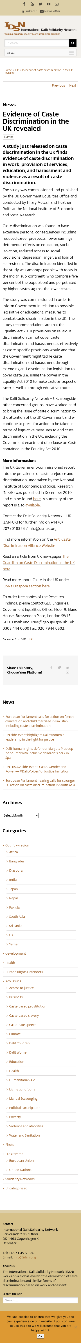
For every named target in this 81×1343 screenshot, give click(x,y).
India (13, 880)
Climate (15, 1034)
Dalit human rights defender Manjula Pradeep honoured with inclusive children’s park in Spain (39, 753)
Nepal (13, 898)
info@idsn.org (25, 1257)
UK (17, 70)
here (37, 499)
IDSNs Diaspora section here (26, 586)
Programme (14, 1154)
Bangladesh (18, 861)
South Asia (17, 917)
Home (8, 70)
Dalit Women (19, 1052)
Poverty (15, 1117)
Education (16, 1062)
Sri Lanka (15, 926)
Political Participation (24, 1108)
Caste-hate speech (22, 1025)
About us (9, 1266)
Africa (13, 852)
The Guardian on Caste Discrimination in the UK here (39, 562)
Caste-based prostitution (27, 1006)
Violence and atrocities (26, 1126)
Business (16, 997)
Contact (8, 1224)
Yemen (14, 944)
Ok (40, 1336)
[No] (75, 1327)
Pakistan (15, 907)
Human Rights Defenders (24, 972)
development (15, 953)
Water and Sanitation (24, 1135)
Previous (58, 85)
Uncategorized (16, 1188)
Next (72, 85)
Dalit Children (19, 1043)
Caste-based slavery (24, 1016)
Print (10, 137)
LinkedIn (31, 11)
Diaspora (15, 870)
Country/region (17, 845)
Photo (9, 1145)
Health (10, 963)
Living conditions (22, 1089)
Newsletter (52, 11)
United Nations (20, 1170)
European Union (21, 1161)
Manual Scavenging (23, 1099)
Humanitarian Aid (22, 1080)
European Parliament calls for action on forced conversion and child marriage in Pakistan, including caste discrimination (39, 721)
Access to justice (21, 988)
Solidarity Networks (20, 1179)
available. (33, 505)
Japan (13, 889)
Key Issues (13, 981)
